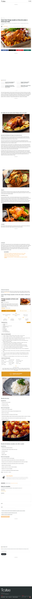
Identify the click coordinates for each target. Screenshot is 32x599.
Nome (2, 503)
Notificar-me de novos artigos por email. (7, 514)
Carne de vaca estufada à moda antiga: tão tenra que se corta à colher (15, 253)
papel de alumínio (7, 292)
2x (28, 322)
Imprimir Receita (9, 310)
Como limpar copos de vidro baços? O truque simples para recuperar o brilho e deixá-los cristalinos (10, 86)
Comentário (3, 493)
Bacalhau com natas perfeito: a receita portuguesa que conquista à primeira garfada (15, 257)
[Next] (16, 90)
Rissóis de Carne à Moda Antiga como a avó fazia (11, 255)
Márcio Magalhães (6, 26)
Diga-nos (14, 374)
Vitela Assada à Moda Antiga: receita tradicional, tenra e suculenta (14, 254)
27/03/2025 (10, 26)
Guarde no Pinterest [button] (24, 310)
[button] (16, 38)
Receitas (14, 26)
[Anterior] (15, 90)
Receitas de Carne (18, 26)
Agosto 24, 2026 (23, 87)
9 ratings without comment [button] (13, 483)
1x (27, 322)
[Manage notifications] (30, 597)
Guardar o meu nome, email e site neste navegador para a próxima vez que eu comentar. (13, 510)
